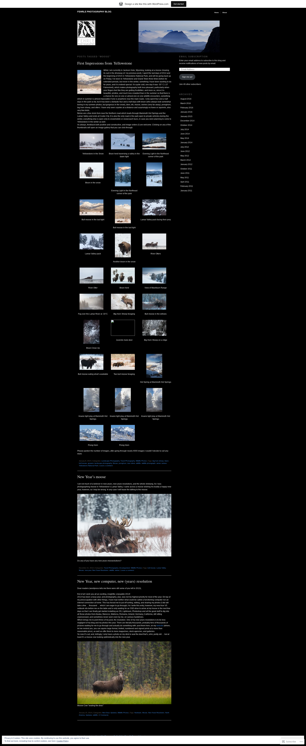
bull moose (83, 463)
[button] (93, 144)
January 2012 (186, 164)
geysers (91, 463)
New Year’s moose (91, 476)
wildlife (138, 463)
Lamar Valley (161, 568)
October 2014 (186, 125)
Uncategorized (124, 568)
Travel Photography (127, 461)
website (160, 625)
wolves (164, 463)
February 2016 (186, 108)
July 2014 (184, 129)
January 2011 (186, 191)
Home (216, 12)
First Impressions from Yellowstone (104, 63)
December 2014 (187, 121)
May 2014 (184, 138)
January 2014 (186, 142)
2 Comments (103, 715)
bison (167, 461)
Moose (115, 463)
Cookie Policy (63, 741)
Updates (113, 713)
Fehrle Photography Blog (94, 11)
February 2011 (186, 186)
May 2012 (184, 156)
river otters (131, 463)
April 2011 (184, 182)
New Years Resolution (100, 570)
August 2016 (185, 99)
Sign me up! (187, 77)
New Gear (105, 713)
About (224, 12)
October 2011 (186, 169)
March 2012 (185, 160)
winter (159, 463)
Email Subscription (193, 56)
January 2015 (186, 116)
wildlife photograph (149, 463)
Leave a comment (106, 465)
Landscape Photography (110, 461)
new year (88, 570)
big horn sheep (158, 461)
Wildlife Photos (141, 461)
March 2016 (185, 103)
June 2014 (185, 134)
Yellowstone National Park (88, 465)
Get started (179, 4)
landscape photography (103, 463)
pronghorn (122, 463)
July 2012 (184, 147)
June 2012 (185, 151)
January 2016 (186, 112)
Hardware (137, 713)
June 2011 (184, 173)
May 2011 (184, 177)
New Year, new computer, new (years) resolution (114, 581)
